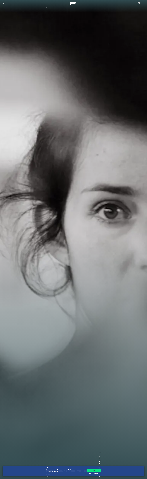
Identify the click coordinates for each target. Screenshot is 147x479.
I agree (94, 470)
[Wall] (99, 461)
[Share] (99, 464)
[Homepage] (73, 3)
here (57, 471)
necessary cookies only (94, 473)
